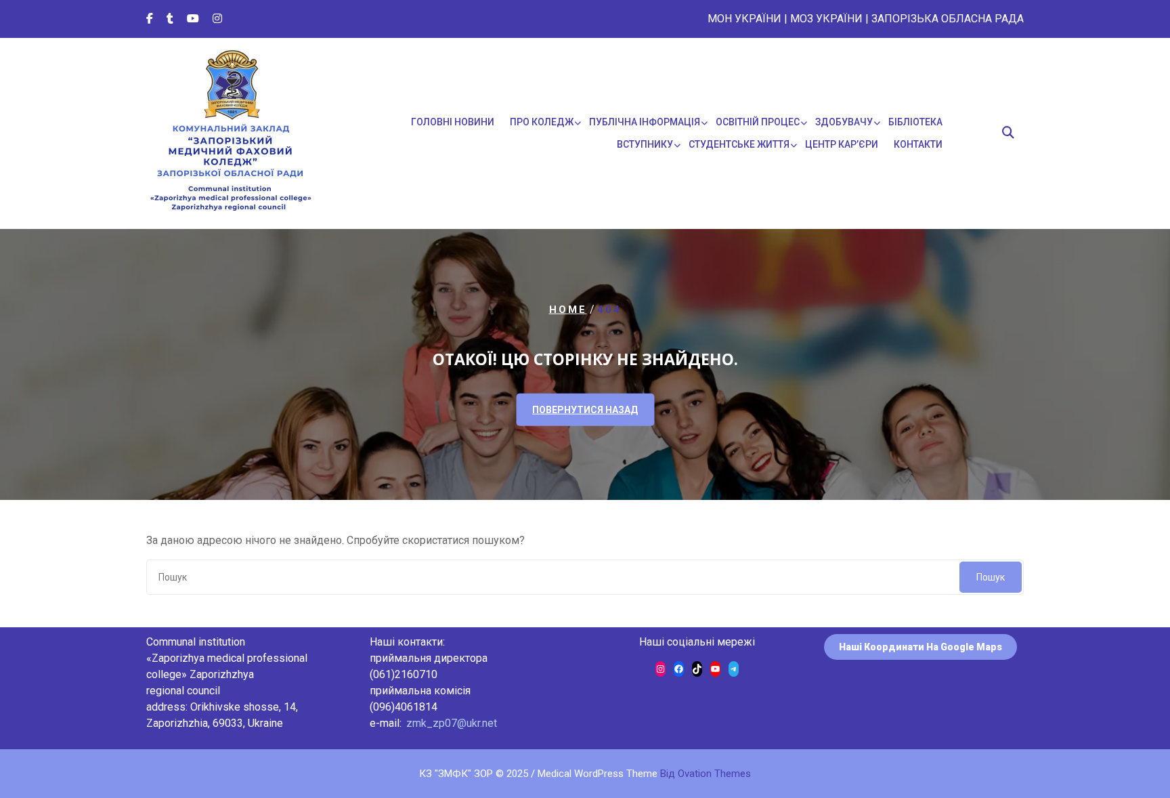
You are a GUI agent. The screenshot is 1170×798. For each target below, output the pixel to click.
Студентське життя (739, 144)
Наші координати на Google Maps (920, 647)
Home (568, 309)
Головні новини (452, 122)
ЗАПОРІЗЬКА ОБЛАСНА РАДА (947, 18)
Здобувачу (844, 122)
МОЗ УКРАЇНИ (826, 18)
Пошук (990, 577)
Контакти (918, 144)
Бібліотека (915, 122)
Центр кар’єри (841, 144)
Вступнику (645, 144)
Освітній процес (758, 122)
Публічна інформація (644, 122)
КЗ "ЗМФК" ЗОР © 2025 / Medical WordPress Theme (585, 774)
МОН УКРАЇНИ (744, 18)
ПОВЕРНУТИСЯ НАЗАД (585, 409)
